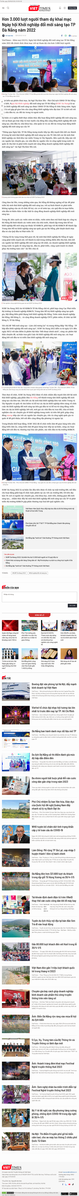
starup (10, 415)
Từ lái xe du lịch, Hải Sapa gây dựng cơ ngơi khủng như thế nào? (9, 664)
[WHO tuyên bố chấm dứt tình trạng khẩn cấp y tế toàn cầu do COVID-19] (16, 834)
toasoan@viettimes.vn (69, 1172)
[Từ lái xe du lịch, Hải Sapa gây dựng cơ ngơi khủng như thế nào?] (10, 653)
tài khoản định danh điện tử (46, 908)
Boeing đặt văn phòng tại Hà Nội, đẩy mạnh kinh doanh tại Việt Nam (54, 685)
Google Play (73, 1194)
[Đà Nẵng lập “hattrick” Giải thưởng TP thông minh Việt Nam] (13, 542)
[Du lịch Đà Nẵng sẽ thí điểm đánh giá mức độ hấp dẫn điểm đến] (16, 762)
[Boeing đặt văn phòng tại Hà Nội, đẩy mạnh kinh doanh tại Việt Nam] (16, 691)
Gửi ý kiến (72, 605)
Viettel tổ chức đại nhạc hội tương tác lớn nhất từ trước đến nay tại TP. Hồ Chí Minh (53, 709)
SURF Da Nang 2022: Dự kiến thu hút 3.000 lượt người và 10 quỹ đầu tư (32, 557)
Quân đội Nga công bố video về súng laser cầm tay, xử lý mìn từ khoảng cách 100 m (10, 636)
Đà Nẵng (34, 397)
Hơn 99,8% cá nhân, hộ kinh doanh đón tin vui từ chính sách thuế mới (69, 636)
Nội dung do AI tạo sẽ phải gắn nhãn (68, 662)
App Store (65, 1194)
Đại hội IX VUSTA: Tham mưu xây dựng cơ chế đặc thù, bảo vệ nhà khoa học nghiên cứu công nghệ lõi (49, 639)
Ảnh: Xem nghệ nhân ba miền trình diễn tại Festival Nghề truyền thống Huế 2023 (54, 1088)
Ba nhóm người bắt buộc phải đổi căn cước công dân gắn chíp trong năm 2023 (54, 779)
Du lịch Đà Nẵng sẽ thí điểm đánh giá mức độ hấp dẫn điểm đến (53, 756)
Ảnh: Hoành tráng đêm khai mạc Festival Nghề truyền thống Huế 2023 (53, 1065)
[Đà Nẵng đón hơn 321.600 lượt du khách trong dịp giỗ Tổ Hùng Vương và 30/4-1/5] (16, 881)
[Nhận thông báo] (60, 8)
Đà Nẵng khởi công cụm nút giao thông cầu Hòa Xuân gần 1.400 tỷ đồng (28, 664)
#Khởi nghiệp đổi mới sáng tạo (38, 573)
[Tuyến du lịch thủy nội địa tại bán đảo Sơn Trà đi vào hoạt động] (16, 928)
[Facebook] (62, 36)
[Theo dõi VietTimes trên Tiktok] (73, 1184)
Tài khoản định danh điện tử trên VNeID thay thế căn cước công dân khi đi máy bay (54, 899)
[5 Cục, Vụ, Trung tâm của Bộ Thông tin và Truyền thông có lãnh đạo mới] (16, 1047)
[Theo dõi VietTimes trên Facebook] (63, 1184)
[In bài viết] (65, 35)
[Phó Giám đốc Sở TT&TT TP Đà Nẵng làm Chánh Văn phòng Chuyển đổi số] (13, 527)
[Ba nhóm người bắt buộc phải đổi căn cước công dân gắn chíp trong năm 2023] (16, 785)
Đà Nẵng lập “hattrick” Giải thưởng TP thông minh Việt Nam (47, 538)
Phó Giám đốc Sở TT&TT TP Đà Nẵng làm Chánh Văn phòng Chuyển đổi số (48, 524)
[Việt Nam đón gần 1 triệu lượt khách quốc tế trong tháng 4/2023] (16, 975)
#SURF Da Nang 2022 (19, 573)
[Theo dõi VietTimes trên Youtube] (69, 1184)
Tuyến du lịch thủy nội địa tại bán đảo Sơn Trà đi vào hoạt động (53, 922)
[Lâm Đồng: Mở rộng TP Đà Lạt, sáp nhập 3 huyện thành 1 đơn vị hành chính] (16, 857)
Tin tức (7, 678)
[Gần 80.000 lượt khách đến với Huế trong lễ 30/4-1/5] (16, 951)
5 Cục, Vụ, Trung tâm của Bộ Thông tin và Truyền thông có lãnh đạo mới (53, 1041)
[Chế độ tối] (64, 8)
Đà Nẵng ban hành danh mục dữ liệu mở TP (54, 731)
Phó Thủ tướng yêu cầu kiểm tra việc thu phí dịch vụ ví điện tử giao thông (29, 636)
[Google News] (73, 36)
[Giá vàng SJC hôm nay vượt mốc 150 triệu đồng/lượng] (49, 653)
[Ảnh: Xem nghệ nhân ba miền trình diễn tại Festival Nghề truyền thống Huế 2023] (16, 1094)
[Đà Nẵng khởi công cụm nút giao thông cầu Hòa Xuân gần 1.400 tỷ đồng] (29, 653)
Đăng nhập (72, 8)
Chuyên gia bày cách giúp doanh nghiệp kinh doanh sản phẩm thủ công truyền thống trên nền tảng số (52, 995)
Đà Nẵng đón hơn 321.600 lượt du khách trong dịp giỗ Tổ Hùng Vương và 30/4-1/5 (53, 875)
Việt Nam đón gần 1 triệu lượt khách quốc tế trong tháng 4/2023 (53, 969)
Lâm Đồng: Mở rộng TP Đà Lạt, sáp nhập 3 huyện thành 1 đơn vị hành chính (53, 852)
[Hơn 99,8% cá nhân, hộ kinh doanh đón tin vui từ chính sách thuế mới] (69, 625)
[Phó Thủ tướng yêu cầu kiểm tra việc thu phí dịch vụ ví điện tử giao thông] (29, 625)
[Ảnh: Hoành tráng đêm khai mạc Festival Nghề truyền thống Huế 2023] (16, 1071)
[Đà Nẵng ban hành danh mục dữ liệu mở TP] (16, 738)
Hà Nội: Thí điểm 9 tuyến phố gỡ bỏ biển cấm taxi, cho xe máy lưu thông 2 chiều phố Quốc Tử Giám (54, 1137)
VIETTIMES (39, 8)
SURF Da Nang (62, 103)
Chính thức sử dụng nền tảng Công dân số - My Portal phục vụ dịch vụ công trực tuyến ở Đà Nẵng (39, 561)
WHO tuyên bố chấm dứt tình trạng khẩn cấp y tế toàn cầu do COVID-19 (52, 828)
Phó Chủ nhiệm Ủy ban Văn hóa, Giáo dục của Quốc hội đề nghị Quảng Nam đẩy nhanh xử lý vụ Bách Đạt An (53, 805)
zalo (66, 1184)
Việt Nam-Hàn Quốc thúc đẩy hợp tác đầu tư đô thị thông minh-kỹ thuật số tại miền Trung (50, 510)
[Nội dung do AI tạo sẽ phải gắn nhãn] (69, 653)
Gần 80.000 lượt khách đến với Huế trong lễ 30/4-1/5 (54, 946)
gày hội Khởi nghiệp (20, 103)
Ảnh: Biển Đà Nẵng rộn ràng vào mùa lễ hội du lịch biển (54, 1018)
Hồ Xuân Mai (9, 35)
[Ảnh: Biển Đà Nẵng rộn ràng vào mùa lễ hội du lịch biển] (16, 1024)
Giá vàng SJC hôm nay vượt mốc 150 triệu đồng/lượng (48, 663)
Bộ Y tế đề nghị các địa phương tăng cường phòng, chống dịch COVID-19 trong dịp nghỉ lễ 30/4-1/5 (54, 1114)
